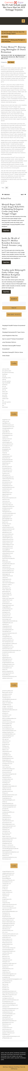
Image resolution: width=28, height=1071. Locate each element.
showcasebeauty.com (8, 729)
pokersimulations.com (8, 527)
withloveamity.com (7, 470)
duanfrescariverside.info (8, 558)
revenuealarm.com (7, 667)
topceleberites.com (7, 536)
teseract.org (5, 596)
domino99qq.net (6, 878)
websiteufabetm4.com (8, 551)
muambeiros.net (6, 781)
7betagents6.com (6, 511)
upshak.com (5, 986)
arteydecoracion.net (7, 791)
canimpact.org (6, 831)
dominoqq (5, 393)
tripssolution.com (6, 503)
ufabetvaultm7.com (7, 543)
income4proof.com (7, 445)
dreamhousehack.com (8, 640)
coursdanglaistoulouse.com (9, 699)
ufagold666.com (6, 607)
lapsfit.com (5, 522)
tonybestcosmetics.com (8, 652)
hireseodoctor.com (7, 520)
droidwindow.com (7, 603)
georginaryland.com (7, 796)
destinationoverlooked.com (9, 1020)
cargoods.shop (6, 902)
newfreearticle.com (7, 941)
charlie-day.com (6, 972)
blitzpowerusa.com (7, 942)
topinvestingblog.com (8, 735)
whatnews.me (5, 586)
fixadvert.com (5, 711)
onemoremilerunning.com (8, 947)
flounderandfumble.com (8, 563)
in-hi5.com (5, 888)
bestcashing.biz (6, 775)
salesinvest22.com (7, 595)
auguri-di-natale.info (7, 702)
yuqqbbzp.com (6, 510)
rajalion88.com (6, 432)
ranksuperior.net (6, 1017)
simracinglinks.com (7, 723)
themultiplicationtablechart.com (10, 852)
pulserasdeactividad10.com (9, 838)
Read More (7, 231)
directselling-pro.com (7, 666)
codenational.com (7, 661)
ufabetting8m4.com (7, 537)
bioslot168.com (6, 674)
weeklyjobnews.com (7, 1012)
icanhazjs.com (6, 829)
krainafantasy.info (7, 890)
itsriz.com (4, 901)
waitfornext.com (6, 581)
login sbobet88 (6, 383)
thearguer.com (6, 961)
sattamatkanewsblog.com (9, 1003)
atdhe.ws (4, 801)
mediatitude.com (6, 720)
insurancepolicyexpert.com (9, 730)
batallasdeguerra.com (8, 758)
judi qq (4, 379)
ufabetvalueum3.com (7, 541)
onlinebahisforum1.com (8, 426)
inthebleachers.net (7, 843)
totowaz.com (5, 1006)
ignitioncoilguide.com (7, 671)
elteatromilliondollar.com (8, 921)
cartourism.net (6, 834)
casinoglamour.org (7, 853)
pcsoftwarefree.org (7, 461)
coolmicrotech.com (7, 638)
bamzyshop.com (6, 614)
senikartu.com (5, 894)
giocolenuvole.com (7, 466)
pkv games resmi (6, 370)
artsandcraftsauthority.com (9, 676)
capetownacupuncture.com (9, 904)
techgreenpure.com (7, 485)
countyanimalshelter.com (8, 1013)
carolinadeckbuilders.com (8, 734)
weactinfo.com (6, 958)
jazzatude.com (6, 744)
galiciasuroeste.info (7, 756)
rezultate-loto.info (7, 530)
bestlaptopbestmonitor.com (9, 794)
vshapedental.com (7, 626)
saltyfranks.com (6, 741)
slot (7, 187)
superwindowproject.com (9, 826)
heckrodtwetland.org (7, 803)
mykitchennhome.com (8, 820)
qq (3, 400)
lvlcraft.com (5, 496)
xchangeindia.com (7, 636)
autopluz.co (5, 713)
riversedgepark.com (7, 435)
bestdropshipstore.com (8, 487)
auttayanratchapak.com (8, 918)
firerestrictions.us (6, 777)
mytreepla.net (5, 525)
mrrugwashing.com (7, 980)
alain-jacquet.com (7, 909)
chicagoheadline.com (7, 428)
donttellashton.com (7, 882)
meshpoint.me (6, 913)
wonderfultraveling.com (8, 768)
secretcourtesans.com (8, 425)
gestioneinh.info (6, 591)
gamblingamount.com (8, 1022)
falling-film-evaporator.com (9, 994)
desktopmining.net (7, 841)
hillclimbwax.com (6, 1024)
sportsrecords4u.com (7, 534)
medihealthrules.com (7, 622)
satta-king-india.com (7, 504)
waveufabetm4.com (7, 548)
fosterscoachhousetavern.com (10, 934)
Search (14, 299)
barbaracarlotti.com (7, 840)
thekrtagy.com (6, 634)
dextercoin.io (5, 855)
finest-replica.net (6, 589)
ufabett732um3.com (7, 575)
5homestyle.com (6, 859)
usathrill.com (5, 624)
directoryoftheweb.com (8, 880)
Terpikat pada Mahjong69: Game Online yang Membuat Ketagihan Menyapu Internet (14, 273)
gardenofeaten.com (7, 944)
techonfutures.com (7, 617)
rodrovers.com (6, 501)
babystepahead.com (7, 1019)
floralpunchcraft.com (7, 965)
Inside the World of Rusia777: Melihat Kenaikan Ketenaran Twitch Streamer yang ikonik (12, 243)
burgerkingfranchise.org (8, 923)
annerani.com (5, 742)
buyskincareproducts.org (8, 847)
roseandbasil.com (6, 798)
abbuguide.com (6, 475)
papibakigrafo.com (7, 827)
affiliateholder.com (7, 1038)
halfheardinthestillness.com (9, 805)
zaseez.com (5, 437)
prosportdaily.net (6, 593)
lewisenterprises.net (7, 459)
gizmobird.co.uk (6, 696)
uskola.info (5, 577)
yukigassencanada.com (8, 506)
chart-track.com (6, 767)
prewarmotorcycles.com (8, 722)
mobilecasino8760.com (8, 812)
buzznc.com (5, 654)
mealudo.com (5, 970)
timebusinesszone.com (8, 1031)
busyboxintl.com (6, 916)
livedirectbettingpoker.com (9, 974)
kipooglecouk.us (6, 819)
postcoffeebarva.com (8, 920)
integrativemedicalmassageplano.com (12, 979)
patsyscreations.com (7, 444)
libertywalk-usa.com (7, 692)
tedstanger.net (6, 574)
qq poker (17, 1058)
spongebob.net (6, 915)
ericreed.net (5, 808)
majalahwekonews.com (8, 873)
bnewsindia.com (6, 610)
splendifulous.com (7, 532)
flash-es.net (5, 984)
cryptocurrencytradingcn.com (10, 1005)
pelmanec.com (6, 876)
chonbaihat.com (6, 784)
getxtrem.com (6, 956)
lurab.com (4, 669)
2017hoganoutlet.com (8, 875)
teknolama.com (6, 928)
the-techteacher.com (7, 641)
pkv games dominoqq (8, 372)
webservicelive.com (7, 678)
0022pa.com (5, 746)
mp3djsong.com (6, 697)
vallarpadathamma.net (8, 925)
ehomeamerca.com (7, 482)
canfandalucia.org (7, 628)
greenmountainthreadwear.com (10, 1000)
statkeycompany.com (8, 732)
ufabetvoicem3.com (7, 546)
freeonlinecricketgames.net (9, 774)
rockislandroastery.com (8, 664)
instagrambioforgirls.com (8, 951)
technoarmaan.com (7, 648)
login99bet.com (6, 423)
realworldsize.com (7, 927)
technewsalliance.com (8, 570)
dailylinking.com (6, 463)
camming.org (5, 430)
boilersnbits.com (6, 937)
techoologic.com (6, 619)
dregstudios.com (6, 760)
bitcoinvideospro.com (8, 906)
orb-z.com (5, 932)
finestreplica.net (6, 562)
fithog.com (5, 793)
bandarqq (4, 374)
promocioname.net (7, 770)
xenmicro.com (6, 454)
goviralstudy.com (6, 833)
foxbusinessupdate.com (8, 975)
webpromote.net (6, 788)
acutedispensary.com (7, 1001)
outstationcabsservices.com (9, 633)
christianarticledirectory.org (9, 857)
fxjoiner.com (5, 655)
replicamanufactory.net (8, 529)
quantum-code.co (7, 584)
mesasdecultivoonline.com (9, 935)
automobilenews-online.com (9, 643)
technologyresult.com (8, 477)
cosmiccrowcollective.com (9, 908)
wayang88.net (6, 549)
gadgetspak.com (6, 516)
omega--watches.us (7, 706)
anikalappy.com (6, 555)
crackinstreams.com (7, 515)
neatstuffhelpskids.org (8, 761)
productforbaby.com (7, 930)
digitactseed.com (6, 494)
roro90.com (5, 885)
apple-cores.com (6, 836)
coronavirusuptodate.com (9, 513)
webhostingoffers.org (8, 478)
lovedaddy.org (6, 977)
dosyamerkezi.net (6, 725)
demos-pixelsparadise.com (9, 718)
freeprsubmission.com (8, 605)
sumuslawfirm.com (7, 996)
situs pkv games (6, 381)
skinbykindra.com (6, 657)
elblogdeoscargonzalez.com (9, 786)
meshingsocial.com (7, 960)
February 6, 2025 (7, 55)
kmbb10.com (5, 954)
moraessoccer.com (7, 763)
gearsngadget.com (7, 518)
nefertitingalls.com (7, 442)
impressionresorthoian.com (9, 991)
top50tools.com (6, 737)
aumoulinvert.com (7, 822)
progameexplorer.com (8, 662)
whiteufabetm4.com (7, 553)
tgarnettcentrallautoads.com (9, 709)
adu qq (4, 376)
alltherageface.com (7, 659)
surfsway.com (6, 491)
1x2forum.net (5, 421)
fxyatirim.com (5, 473)
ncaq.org (4, 452)
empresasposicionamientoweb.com (11, 650)
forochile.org (5, 765)
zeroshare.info (6, 748)
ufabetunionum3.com (7, 539)
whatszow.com (6, 480)
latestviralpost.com (7, 939)
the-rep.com (5, 739)
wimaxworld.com (6, 772)
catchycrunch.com (7, 438)
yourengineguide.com (7, 629)
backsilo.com (5, 987)
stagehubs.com (6, 419)
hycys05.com (5, 946)
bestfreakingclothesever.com (9, 993)
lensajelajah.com (6, 449)
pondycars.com (6, 615)
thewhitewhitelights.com (8, 800)
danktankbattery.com (7, 968)
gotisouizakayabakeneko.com (10, 911)
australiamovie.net (7, 694)
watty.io (4, 897)
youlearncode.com (7, 471)
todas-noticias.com (7, 892)
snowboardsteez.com (8, 949)
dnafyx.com (5, 464)
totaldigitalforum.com (8, 647)
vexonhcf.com (6, 716)
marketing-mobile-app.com (9, 963)
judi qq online (5, 369)
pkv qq (4, 386)
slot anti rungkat (11, 1056)
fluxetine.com (5, 810)
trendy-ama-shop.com (8, 598)
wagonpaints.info (6, 579)
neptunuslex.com (6, 701)
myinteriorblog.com (7, 608)
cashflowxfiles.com (7, 953)
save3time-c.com (6, 715)
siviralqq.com (5, 989)
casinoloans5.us (6, 815)
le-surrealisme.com (7, 727)
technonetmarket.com (8, 572)
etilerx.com (5, 560)
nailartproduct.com (7, 492)
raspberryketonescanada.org (9, 621)
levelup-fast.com (6, 523)
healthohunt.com (6, 565)
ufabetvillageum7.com (8, 544)
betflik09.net (5, 451)
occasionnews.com (7, 1027)
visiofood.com (6, 602)
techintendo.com (6, 484)
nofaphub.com (6, 440)
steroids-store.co (6, 789)
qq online (4, 395)
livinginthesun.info (7, 899)
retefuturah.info (6, 567)
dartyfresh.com (6, 458)
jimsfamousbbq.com (7, 690)
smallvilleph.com (6, 755)
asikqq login (5, 398)
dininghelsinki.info (6, 556)
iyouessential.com (7, 468)
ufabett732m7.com (7, 600)
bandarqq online (6, 377)
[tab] (23, 21)
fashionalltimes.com (7, 645)
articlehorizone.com (7, 508)
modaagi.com (5, 753)
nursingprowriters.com (8, 998)
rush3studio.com (6, 883)
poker (2, 1052)
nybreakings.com (6, 631)
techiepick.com (6, 612)
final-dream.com (6, 588)
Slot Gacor (4, 36)
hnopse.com (5, 1026)
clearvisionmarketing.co (8, 582)
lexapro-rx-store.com (7, 845)
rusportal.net (5, 895)
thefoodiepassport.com (8, 824)
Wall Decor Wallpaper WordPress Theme (13, 1067)
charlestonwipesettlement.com (10, 1008)
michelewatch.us (6, 704)
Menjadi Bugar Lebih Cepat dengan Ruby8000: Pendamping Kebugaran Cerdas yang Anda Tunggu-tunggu (13, 209)
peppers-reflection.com (8, 1033)
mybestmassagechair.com (9, 807)
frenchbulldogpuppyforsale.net (10, 848)
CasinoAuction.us (6, 817)
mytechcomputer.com (8, 673)
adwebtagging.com (7, 1015)
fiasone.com (5, 967)
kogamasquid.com (7, 850)
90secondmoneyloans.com (9, 497)
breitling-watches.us (7, 708)
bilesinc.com (5, 749)
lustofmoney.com (6, 1029)
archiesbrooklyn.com (7, 779)
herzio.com (5, 887)
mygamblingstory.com (8, 871)
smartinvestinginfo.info (8, 569)
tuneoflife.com (6, 1034)
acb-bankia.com (6, 982)
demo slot (5, 391)
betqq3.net (5, 814)
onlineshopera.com (7, 456)
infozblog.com (6, 782)
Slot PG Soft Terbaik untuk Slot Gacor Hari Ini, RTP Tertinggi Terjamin (14, 7)
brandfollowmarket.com (8, 1010)
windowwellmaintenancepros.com (11, 1036)
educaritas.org (6, 447)
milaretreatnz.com (7, 751)
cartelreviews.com (7, 489)
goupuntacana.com (7, 433)
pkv (3, 405)
